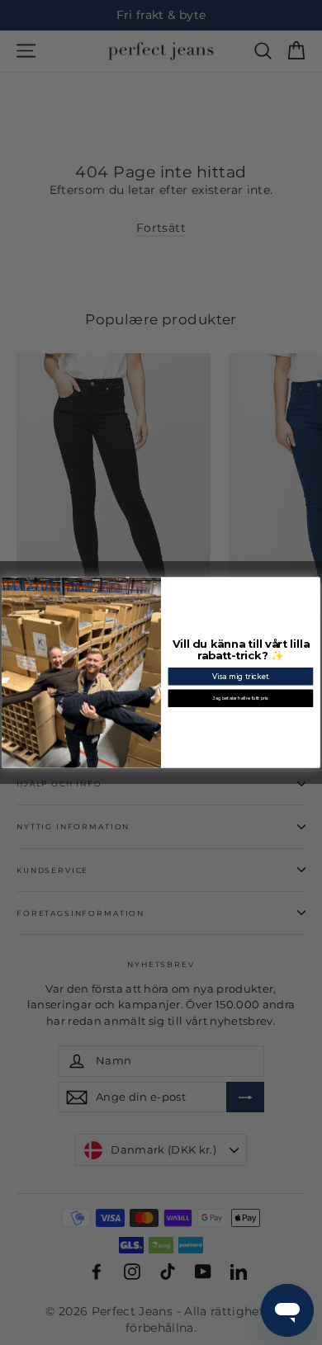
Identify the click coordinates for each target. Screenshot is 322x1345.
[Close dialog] (314, 584)
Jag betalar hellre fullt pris (240, 698)
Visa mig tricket (240, 676)
